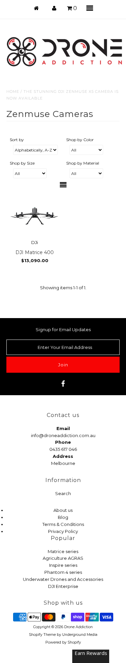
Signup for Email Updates (63, 329)
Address (63, 456)
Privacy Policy (63, 531)
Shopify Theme (42, 634)
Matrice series (63, 551)
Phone (63, 442)
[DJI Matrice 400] (34, 215)
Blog (63, 517)
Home (12, 91)
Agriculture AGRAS (63, 558)
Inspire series (63, 565)
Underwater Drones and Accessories (63, 579)
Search (63, 493)
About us (63, 510)
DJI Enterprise (63, 586)
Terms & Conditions (63, 524)
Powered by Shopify (63, 642)
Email (63, 428)
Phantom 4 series (63, 572)
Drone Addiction (78, 627)
